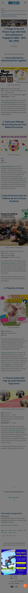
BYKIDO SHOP (21, 568)
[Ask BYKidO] (25, 586)
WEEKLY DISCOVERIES (21, 562)
